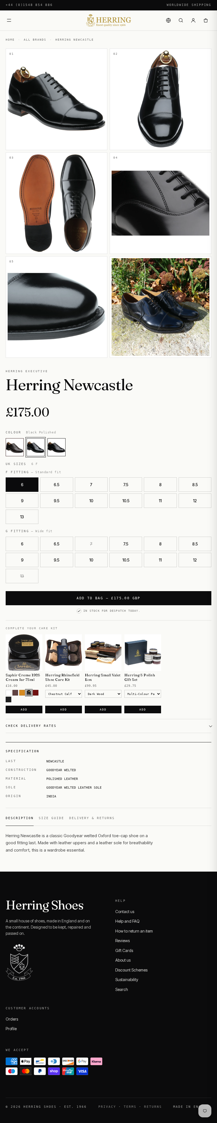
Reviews (122, 940)
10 (91, 500)
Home (10, 39)
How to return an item (134, 931)
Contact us (124, 911)
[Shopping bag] (205, 20)
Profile (11, 1028)
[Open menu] (9, 20)
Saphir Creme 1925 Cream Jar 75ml (23, 677)
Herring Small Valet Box (102, 677)
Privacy (107, 1107)
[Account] (193, 20)
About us (123, 960)
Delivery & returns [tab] (92, 818)
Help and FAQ (127, 921)
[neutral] (8, 693)
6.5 (56, 484)
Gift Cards (124, 950)
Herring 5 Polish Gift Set (139, 677)
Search (121, 989)
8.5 (195, 484)
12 (195, 500)
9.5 (56, 500)
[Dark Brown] (29, 693)
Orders (12, 1019)
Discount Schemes (131, 970)
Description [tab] (20, 818)
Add (24, 709)
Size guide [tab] (51, 818)
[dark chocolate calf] (15, 447)
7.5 (125, 484)
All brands (35, 39)
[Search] (180, 20)
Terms (130, 1107)
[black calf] (56, 447)
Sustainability (126, 979)
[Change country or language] (168, 20)
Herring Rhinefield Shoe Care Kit (62, 677)
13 (22, 516)
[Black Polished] (36, 447)
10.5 (125, 500)
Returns (153, 1107)
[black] (8, 699)
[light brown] (22, 693)
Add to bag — (108, 598)
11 (160, 500)
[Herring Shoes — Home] (108, 20)
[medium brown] (15, 693)
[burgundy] (35, 693)
